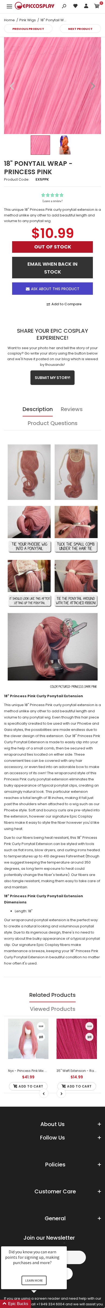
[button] (40, 1304)
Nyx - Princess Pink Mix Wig (29, 1070)
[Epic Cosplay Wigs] (35, 6)
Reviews (72, 409)
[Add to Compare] (41, 1037)
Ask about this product (55, 289)
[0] (97, 6)
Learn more (34, 1280)
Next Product (80, 29)
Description (38, 409)
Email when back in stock (52, 268)
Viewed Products (52, 1009)
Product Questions (53, 423)
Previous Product (28, 29)
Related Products (52, 995)
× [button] (64, 1242)
